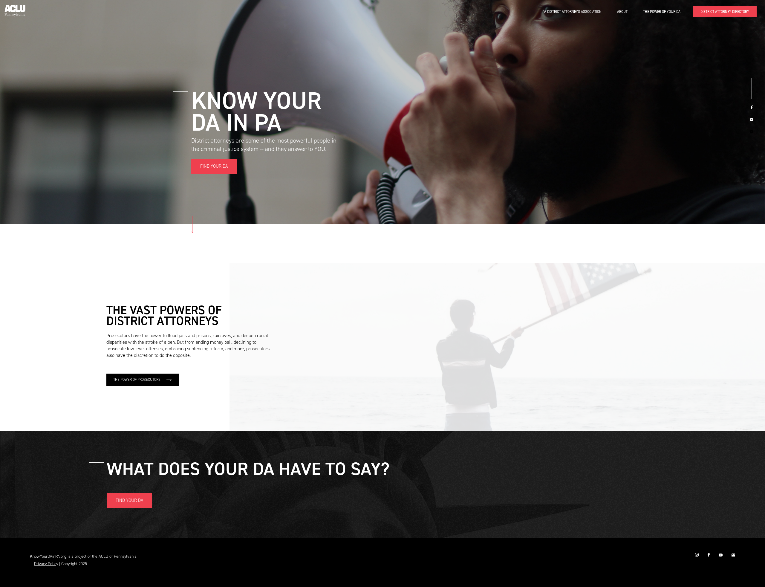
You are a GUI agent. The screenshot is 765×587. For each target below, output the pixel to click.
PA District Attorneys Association (572, 11)
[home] (14, 8)
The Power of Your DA (661, 11)
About (622, 11)
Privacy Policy (46, 564)
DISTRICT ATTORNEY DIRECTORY (724, 11)
